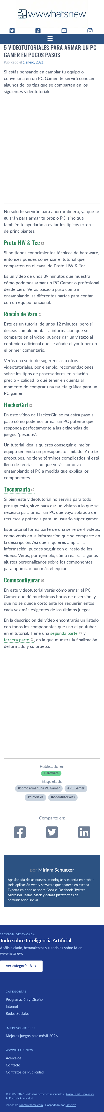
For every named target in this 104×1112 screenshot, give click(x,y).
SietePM (71, 1105)
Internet (12, 1007)
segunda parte (64, 633)
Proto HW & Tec (22, 242)
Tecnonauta (17, 489)
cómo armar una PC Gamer (40, 788)
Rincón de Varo (20, 313)
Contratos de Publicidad (25, 1072)
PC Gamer (76, 788)
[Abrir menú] (52, 38)
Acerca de (13, 1058)
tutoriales (36, 797)
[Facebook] (40, 31)
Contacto (13, 1065)
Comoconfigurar (22, 579)
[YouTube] (66, 31)
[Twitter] (14, 31)
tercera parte (16, 640)
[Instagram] (92, 31)
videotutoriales (64, 797)
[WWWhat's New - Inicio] (52, 14)
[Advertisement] (52, 151)
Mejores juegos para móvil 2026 (32, 1036)
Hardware (51, 773)
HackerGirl (16, 404)
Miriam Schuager (56, 870)
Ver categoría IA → (21, 966)
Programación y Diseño (24, 999)
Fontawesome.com (31, 1105)
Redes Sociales (18, 1014)
